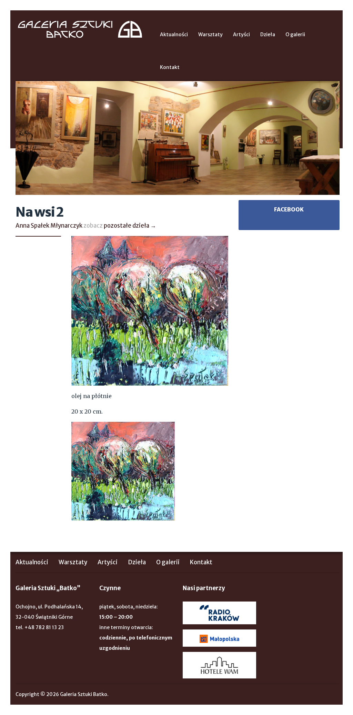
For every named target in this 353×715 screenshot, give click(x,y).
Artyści (241, 34)
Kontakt (170, 67)
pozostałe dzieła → (130, 225)
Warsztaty (210, 34)
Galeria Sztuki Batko (80, 29)
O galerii (295, 34)
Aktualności (174, 34)
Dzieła (267, 34)
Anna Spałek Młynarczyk (49, 225)
